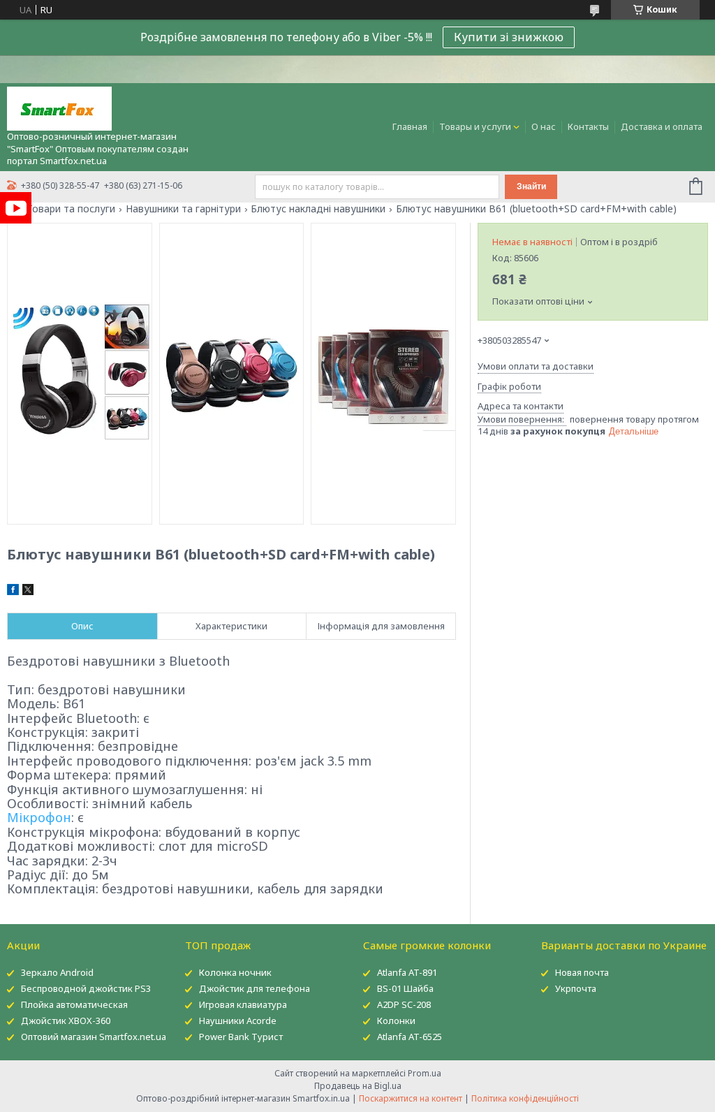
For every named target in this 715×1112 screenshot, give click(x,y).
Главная (409, 126)
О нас (543, 126)
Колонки (396, 1020)
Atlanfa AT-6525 (409, 1036)
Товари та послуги (71, 209)
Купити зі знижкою (508, 37)
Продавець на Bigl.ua (357, 1086)
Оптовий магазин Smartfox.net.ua (93, 1036)
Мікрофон (39, 817)
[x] (28, 591)
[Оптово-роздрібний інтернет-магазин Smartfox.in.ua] (59, 107)
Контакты (588, 126)
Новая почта (582, 972)
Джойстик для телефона (254, 988)
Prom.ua (424, 1073)
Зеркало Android (57, 972)
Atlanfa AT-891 (407, 972)
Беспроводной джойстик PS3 (86, 988)
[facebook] (13, 591)
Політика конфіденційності (525, 1098)
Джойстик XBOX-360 (65, 1020)
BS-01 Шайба (405, 988)
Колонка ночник (235, 972)
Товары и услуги (475, 126)
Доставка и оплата (661, 126)
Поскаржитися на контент (410, 1098)
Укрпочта (575, 988)
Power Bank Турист (241, 1036)
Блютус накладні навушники (318, 209)
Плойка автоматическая (74, 1004)
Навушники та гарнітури (183, 209)
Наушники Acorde (238, 1020)
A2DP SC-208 (404, 1004)
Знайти (531, 186)
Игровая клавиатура (243, 1004)
